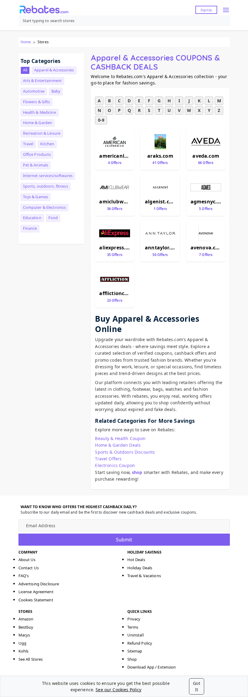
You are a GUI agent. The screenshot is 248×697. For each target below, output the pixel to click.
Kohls (23, 651)
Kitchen (47, 143)
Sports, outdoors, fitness (45, 186)
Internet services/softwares (48, 175)
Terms (133, 627)
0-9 (101, 120)
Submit (124, 539)
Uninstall (135, 635)
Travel (28, 143)
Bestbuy (26, 627)
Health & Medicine (39, 112)
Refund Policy (139, 643)
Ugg (22, 643)
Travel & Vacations (144, 575)
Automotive (33, 91)
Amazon (26, 619)
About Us (27, 559)
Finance (30, 228)
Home (26, 41)
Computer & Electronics (44, 207)
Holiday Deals (139, 567)
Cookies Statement (35, 600)
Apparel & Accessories (54, 70)
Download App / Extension (151, 667)
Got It (196, 686)
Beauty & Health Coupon (120, 438)
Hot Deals (136, 559)
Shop (132, 659)
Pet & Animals (35, 165)
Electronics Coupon (115, 465)
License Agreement (36, 591)
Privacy (134, 619)
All (25, 70)
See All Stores (30, 659)
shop (137, 472)
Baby (55, 91)
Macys (24, 635)
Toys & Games (35, 196)
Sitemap (134, 651)
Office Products (37, 154)
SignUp (206, 10)
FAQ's (23, 575)
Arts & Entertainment (42, 80)
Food (53, 217)
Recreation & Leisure (42, 133)
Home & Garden (37, 122)
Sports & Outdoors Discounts (125, 452)
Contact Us (28, 567)
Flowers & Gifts (36, 101)
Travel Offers (108, 459)
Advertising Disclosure (38, 584)
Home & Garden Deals (118, 445)
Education (32, 217)
